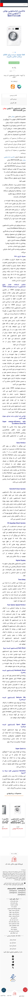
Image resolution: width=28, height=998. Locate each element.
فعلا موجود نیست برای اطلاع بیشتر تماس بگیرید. (14, 55)
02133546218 (22, 893)
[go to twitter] (13, 967)
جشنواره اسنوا (14, 929)
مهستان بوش (13, 940)
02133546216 (22, 891)
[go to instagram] (13, 956)
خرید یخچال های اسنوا (14, 921)
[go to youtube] (13, 965)
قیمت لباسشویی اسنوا (14, 923)
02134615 (20, 889)
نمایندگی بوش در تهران (14, 916)
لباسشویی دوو (14, 918)
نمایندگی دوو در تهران (14, 912)
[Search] (1, 4)
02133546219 (13, 893)
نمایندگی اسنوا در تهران (14, 910)
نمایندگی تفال (13, 949)
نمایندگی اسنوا (13, 946)
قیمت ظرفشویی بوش (14, 925)
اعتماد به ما (14, 906)
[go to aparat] (13, 959)
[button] (15, 52)
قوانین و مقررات (14, 905)
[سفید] (14, 71)
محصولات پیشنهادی (14, 793)
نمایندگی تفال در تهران (14, 914)
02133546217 (13, 891)
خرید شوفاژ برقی (14, 933)
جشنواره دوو (14, 927)
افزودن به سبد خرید (14, 62)
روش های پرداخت (14, 901)
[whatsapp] (7, 86)
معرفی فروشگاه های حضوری (14, 908)
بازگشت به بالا (14, 853)
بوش (12, 116)
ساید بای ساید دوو (14, 920)
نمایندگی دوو (13, 943)
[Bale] (20, 88)
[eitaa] (13, 88)
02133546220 (22, 895)
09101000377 (11, 889)
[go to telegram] (13, 962)
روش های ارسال (14, 903)
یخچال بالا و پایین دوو (14, 931)
